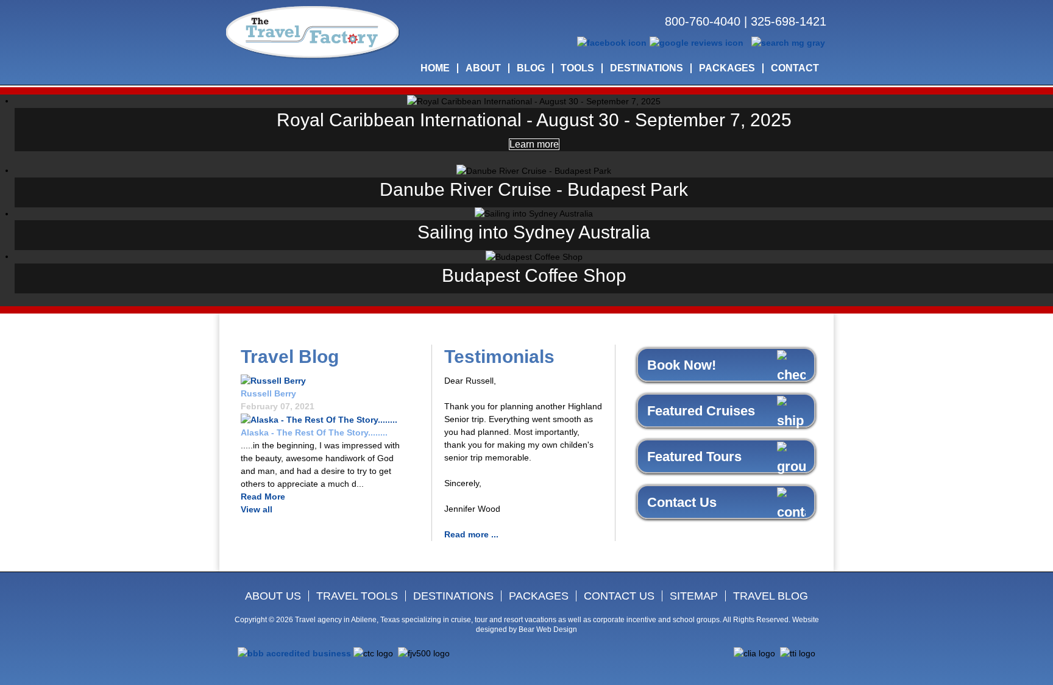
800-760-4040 (702, 21)
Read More (263, 496)
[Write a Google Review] (696, 42)
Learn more (534, 144)
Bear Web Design (548, 629)
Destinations (453, 596)
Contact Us (682, 502)
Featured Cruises (701, 410)
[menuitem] (435, 68)
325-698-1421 (788, 21)
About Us (273, 596)
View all (256, 509)
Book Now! (681, 365)
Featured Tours (694, 456)
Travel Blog (770, 596)
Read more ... (471, 534)
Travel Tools (357, 596)
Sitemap (694, 596)
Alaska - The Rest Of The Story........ (314, 432)
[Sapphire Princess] (319, 419)
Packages (539, 596)
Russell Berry (268, 393)
